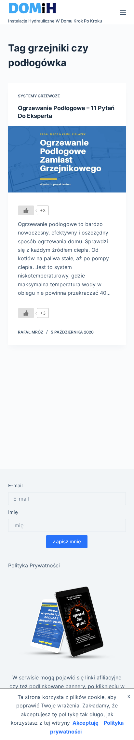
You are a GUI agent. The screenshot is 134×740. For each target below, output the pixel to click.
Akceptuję (86, 722)
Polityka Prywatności (34, 565)
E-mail (15, 485)
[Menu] (123, 12)
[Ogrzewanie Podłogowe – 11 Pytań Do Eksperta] (67, 159)
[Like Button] (26, 210)
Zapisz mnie (67, 541)
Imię (13, 512)
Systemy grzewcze (39, 95)
